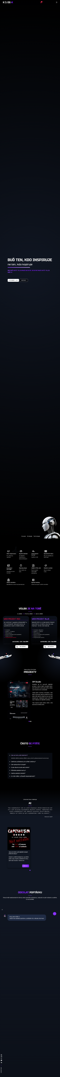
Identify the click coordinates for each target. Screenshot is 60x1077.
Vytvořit (12, 280)
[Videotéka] (1, 1060)
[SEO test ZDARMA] (1, 1058)
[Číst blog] (1, 1056)
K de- (8, 2)
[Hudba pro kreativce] (1, 1062)
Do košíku (23, 646)
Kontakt (23, 280)
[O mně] (1, 1055)
